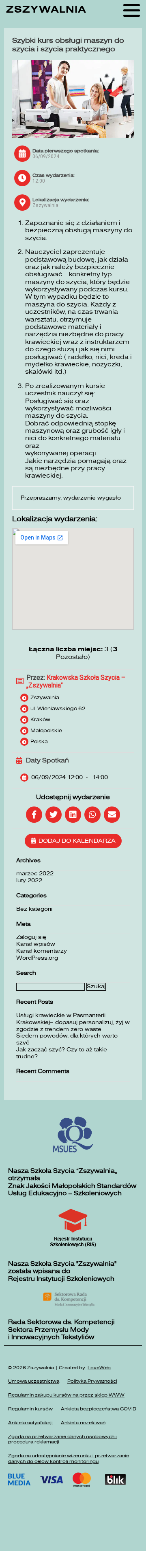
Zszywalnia (46, 9)
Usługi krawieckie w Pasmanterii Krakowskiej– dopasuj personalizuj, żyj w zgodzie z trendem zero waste (73, 1022)
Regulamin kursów (30, 1409)
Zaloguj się (31, 937)
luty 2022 (29, 880)
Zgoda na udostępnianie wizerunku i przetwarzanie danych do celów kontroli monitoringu (68, 1458)
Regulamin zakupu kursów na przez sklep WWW (66, 1395)
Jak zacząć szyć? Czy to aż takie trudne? (61, 1053)
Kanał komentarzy (41, 950)
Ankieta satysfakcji (30, 1422)
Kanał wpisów (35, 944)
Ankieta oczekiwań (83, 1422)
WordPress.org (37, 957)
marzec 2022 (35, 873)
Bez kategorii (34, 908)
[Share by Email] (112, 814)
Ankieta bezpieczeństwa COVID (98, 1409)
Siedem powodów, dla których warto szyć (67, 1039)
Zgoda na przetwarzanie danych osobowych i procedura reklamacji (62, 1439)
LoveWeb (99, 1367)
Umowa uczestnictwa (33, 1381)
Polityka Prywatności (92, 1381)
